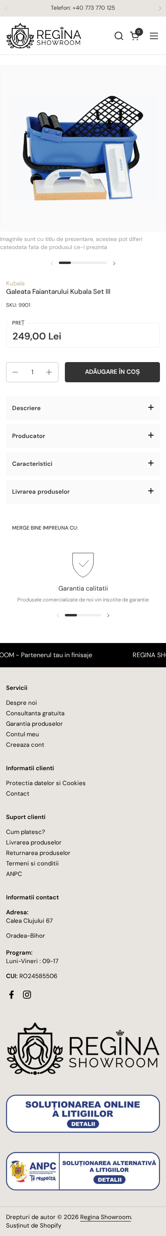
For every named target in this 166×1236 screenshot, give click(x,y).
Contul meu (22, 734)
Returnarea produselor (38, 853)
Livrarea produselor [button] (41, 492)
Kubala (15, 283)
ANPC (14, 874)
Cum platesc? (25, 832)
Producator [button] (28, 436)
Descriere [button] (26, 408)
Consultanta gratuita (35, 713)
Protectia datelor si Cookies (46, 783)
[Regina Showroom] (43, 36)
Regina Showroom (105, 1217)
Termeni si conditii (32, 863)
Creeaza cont (25, 745)
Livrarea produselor (34, 842)
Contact (17, 794)
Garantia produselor (34, 724)
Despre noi (21, 703)
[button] (119, 36)
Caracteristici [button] (32, 464)
